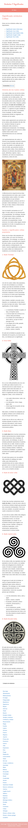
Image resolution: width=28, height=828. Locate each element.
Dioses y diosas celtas (9, 813)
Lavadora (5, 817)
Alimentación (6, 693)
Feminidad (5, 774)
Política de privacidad (12, 824)
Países (5, 782)
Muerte (5, 713)
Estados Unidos (7, 715)
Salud (4, 758)
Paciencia (5, 741)
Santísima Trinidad (8, 784)
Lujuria (4, 728)
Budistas (5, 795)
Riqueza (5, 734)
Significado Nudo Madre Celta (14, 33)
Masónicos (6, 702)
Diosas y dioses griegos (9, 815)
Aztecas (5, 708)
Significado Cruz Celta (12, 31)
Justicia (5, 789)
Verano (5, 780)
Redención (6, 754)
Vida (4, 745)
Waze (4, 767)
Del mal (5, 761)
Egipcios (5, 798)
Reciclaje (5, 691)
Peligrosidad (6, 700)
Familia (5, 726)
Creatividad (6, 778)
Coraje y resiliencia (8, 763)
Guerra (5, 743)
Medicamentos (7, 695)
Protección (6, 739)
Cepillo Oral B (6, 791)
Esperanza (6, 748)
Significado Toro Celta (12, 37)
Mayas (4, 706)
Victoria (5, 730)
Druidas (5, 802)
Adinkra (5, 793)
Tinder (4, 711)
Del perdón (6, 771)
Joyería (5, 737)
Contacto (18, 825)
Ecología (5, 697)
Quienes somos (12, 825)
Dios (4, 750)
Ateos (4, 804)
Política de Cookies (22, 824)
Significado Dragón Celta (13, 35)
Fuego (4, 752)
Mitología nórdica (7, 800)
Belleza (5, 769)
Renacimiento (6, 721)
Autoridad (5, 765)
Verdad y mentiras (8, 717)
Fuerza (5, 732)
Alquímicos (6, 704)
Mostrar (12, 85)
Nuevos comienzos (8, 787)
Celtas (4, 808)
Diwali (4, 776)
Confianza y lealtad (8, 719)
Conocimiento (6, 756)
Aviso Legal (3, 824)
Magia (4, 724)
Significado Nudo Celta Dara (14, 29)
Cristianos (5, 806)
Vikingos (5, 811)
